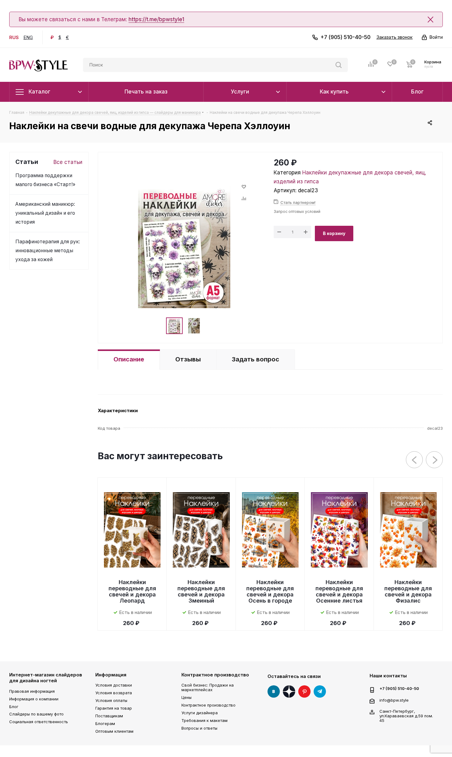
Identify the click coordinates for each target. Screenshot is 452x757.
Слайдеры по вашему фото (36, 713)
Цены (186, 697)
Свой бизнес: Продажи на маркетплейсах (207, 687)
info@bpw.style (394, 699)
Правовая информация (32, 691)
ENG (28, 37)
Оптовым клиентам (114, 731)
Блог (13, 706)
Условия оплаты (111, 700)
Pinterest (304, 691)
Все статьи (68, 162)
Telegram (320, 691)
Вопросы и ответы (199, 728)
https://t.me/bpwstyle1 (156, 19)
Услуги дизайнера (199, 712)
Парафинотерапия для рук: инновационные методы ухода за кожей (47, 250)
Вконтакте (274, 691)
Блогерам (105, 723)
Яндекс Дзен (289, 691)
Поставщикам (109, 715)
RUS (14, 37)
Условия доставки (113, 685)
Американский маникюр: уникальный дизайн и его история (45, 213)
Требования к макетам (204, 720)
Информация (110, 675)
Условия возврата (113, 692)
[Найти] (338, 65)
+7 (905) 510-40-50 (345, 37)
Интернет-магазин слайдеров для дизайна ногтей (45, 678)
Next (434, 460)
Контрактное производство (215, 675)
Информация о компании (33, 698)
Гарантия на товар (113, 708)
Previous (414, 460)
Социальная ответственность (38, 721)
